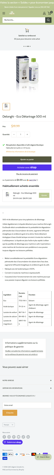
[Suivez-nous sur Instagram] (9, 437)
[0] (49, 13)
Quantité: (6, 134)
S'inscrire (9, 413)
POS (4, 470)
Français (6, 425)
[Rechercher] (48, 20)
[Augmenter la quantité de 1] (27, 134)
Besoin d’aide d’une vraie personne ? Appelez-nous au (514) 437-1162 (27, 7)
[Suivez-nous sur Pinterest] (14, 437)
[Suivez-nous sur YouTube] (18, 437)
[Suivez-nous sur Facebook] (4, 437)
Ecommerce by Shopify (16, 470)
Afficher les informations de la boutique (20, 151)
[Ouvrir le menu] (4, 13)
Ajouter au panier (27, 159)
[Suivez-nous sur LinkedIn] (28, 437)
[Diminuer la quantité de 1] (14, 134)
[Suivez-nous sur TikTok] (23, 437)
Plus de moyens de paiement (27, 174)
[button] (27, 180)
